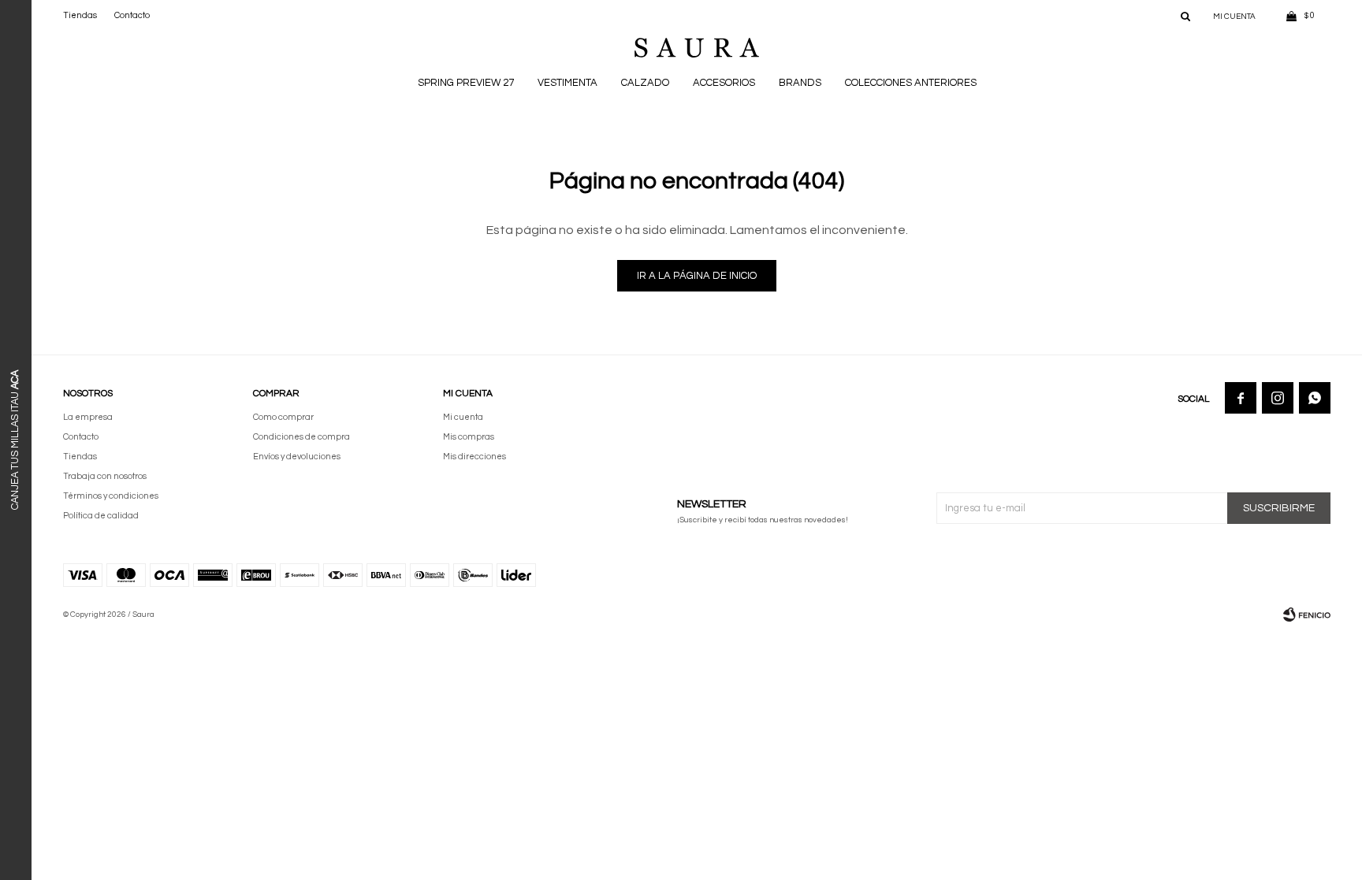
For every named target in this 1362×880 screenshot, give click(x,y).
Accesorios (724, 82)
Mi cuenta (463, 417)
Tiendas (80, 15)
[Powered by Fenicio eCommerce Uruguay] (1306, 614)
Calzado (645, 82)
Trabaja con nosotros (105, 476)
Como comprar (283, 417)
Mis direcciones (474, 456)
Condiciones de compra (301, 437)
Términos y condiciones (110, 496)
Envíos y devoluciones (296, 456)
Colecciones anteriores (911, 82)
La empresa (88, 417)
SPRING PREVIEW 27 (466, 82)
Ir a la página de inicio (697, 275)
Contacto (132, 15)
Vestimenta (567, 82)
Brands (800, 82)
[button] (1185, 16)
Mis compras (468, 437)
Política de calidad (101, 515)
